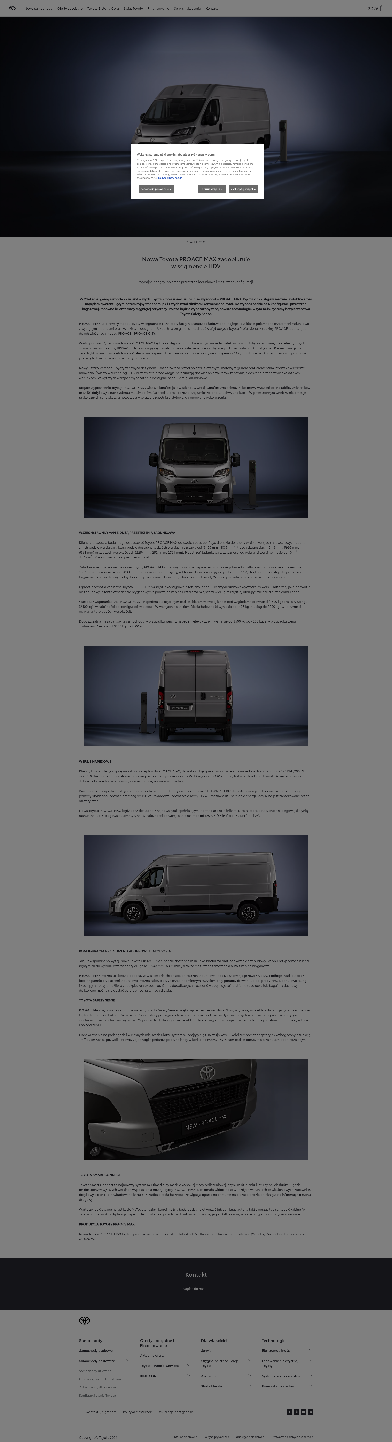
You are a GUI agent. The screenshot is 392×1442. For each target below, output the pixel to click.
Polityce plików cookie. (170, 177)
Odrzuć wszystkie (212, 188)
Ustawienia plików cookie (156, 188)
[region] (197, 171)
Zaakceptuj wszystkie (243, 188)
